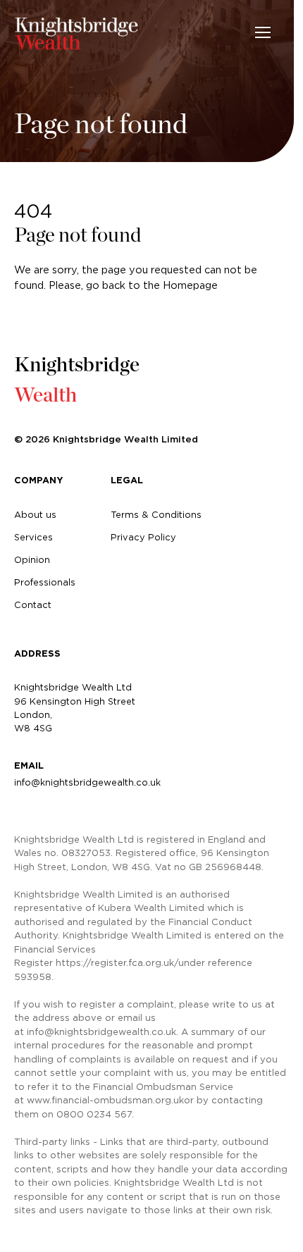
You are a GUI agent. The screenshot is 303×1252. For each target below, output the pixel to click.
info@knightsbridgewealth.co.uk (87, 782)
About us (35, 514)
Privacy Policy (143, 537)
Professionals (44, 582)
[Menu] (263, 32)
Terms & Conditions (156, 514)
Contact (32, 604)
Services (33, 537)
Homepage (190, 285)
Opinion (32, 559)
